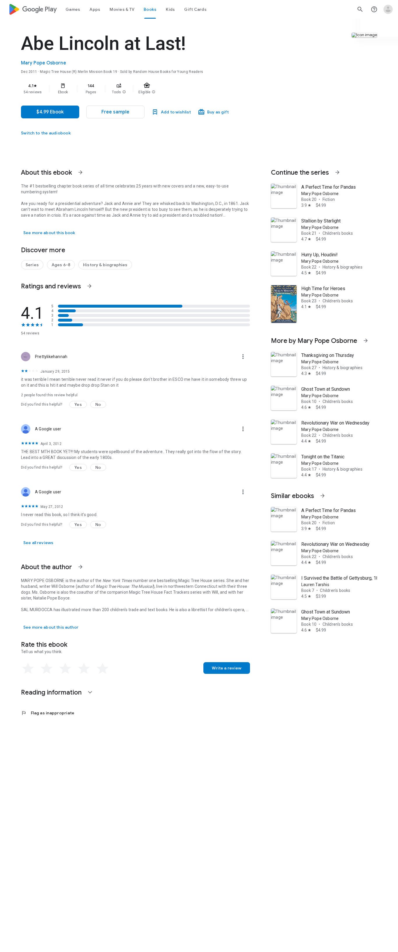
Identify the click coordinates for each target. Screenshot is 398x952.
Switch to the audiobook (46, 133)
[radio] (28, 669)
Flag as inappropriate (47, 713)
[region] (137, 88)
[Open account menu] (388, 9)
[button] (124, 92)
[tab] (73, 9)
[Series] (32, 264)
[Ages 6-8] (61, 264)
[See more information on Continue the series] (337, 172)
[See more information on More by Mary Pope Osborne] (366, 341)
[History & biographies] (105, 264)
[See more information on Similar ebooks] (323, 496)
